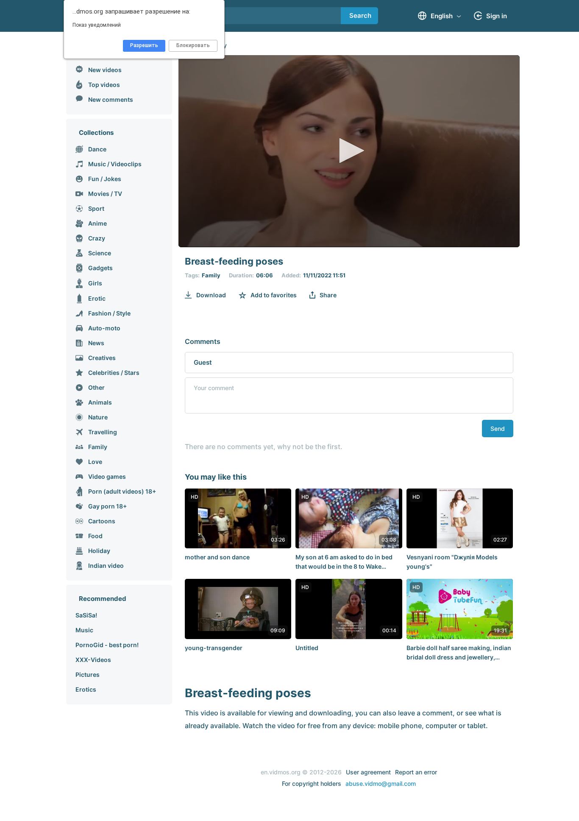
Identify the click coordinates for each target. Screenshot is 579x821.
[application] (349, 151)
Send (497, 428)
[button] (348, 150)
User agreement (368, 772)
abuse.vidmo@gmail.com (380, 783)
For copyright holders (311, 783)
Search (360, 15)
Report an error (416, 772)
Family (211, 275)
